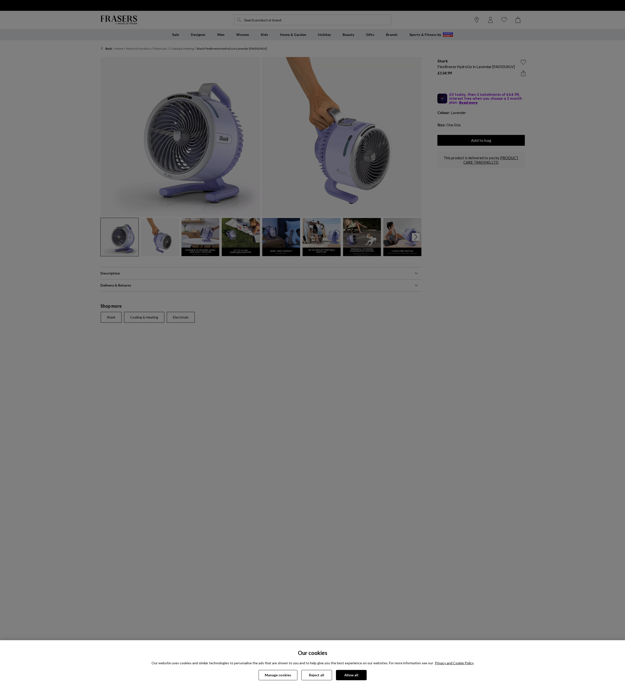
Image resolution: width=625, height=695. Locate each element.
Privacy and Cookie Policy (454, 663)
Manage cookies (278, 675)
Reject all (316, 675)
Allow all (351, 675)
